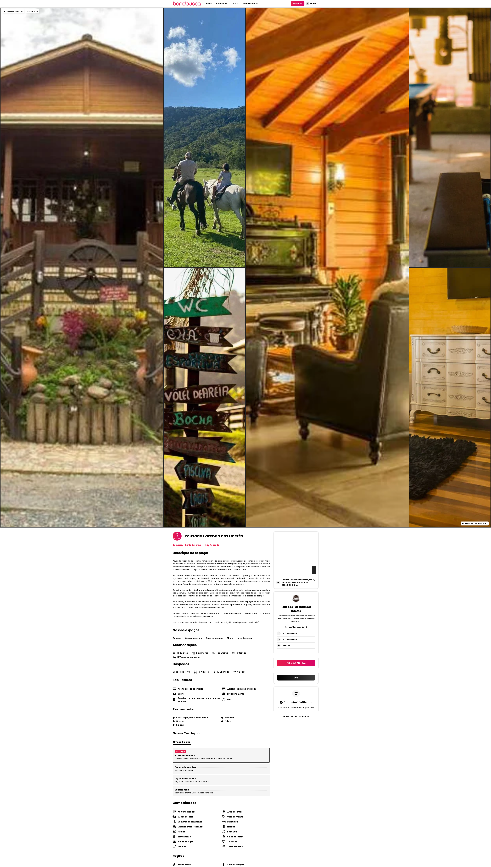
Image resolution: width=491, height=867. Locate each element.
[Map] (296, 554)
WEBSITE (286, 645)
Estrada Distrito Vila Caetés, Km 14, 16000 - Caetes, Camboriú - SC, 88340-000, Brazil (298, 582)
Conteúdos (221, 3)
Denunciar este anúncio (297, 716)
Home (209, 3)
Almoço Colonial (182, 742)
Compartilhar (32, 11)
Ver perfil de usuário (294, 627)
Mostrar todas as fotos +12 (476, 523)
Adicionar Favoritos (14, 11)
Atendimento (249, 3)
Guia (233, 3)
